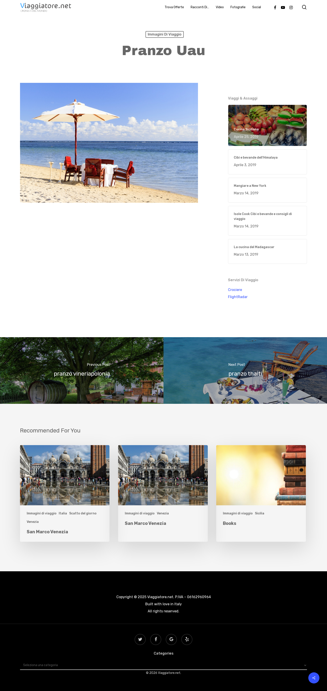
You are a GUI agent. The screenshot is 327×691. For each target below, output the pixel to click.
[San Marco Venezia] (64, 493)
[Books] (261, 493)
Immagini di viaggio (165, 34)
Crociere (235, 290)
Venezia (33, 522)
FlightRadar (238, 297)
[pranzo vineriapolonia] (82, 370)
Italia (63, 513)
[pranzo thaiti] (245, 370)
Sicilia (259, 513)
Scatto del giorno (83, 513)
